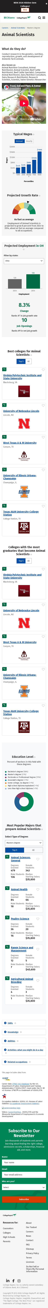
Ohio (7, 261)
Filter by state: (11, 255)
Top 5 (21, 361)
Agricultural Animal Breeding (22, 980)
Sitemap (30, 1249)
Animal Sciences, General (21, 859)
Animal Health (19, 889)
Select (6, 1187)
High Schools (9, 1237)
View (25, 10)
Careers (5, 28)
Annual (19, 141)
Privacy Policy (32, 1253)
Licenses (30, 1262)
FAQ (27, 1244)
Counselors (8, 1228)
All (28, 361)
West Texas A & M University (19, 442)
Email (4, 1169)
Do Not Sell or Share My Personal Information (35, 1269)
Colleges (7, 1233)
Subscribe (24, 1199)
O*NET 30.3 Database (20, 1084)
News (28, 1236)
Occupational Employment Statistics (24, 1104)
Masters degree (13, 843)
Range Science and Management (22, 949)
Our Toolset (31, 1227)
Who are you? (8, 1181)
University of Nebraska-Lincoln (21, 411)
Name (5, 1157)
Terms (29, 1257)
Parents (6, 1241)
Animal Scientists (18, 28)
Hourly (29, 141)
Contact (29, 1240)
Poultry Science (20, 918)
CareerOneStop (14, 1112)
